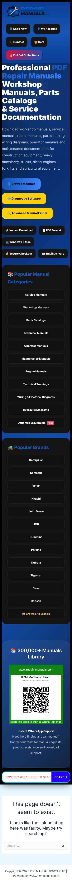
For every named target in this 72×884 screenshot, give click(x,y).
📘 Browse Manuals (21, 184)
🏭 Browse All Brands (36, 613)
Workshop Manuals (36, 307)
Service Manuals (36, 294)
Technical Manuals (36, 333)
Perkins (36, 549)
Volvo (36, 485)
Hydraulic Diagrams (36, 409)
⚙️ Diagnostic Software (24, 198)
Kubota (36, 562)
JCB (36, 524)
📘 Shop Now (18, 28)
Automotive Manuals (35, 422)
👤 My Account (47, 28)
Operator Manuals (36, 345)
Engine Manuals (36, 371)
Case (36, 588)
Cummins (36, 537)
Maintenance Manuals (36, 358)
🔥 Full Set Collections (24, 55)
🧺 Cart (39, 42)
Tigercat (36, 575)
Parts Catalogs (36, 320)
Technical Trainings (36, 384)
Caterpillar (36, 460)
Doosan (36, 601)
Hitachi (36, 498)
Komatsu (36, 472)
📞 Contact (16, 42)
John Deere (36, 511)
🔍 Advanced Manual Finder (27, 213)
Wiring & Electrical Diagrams (36, 397)
